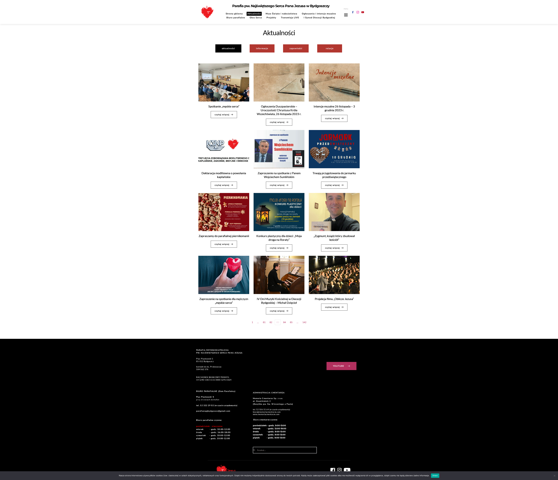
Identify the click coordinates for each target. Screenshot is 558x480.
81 (264, 322)
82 (271, 322)
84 (284, 322)
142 (304, 322)
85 (291, 322)
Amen (435, 475)
